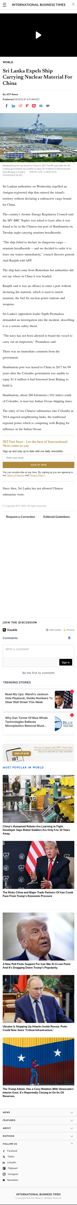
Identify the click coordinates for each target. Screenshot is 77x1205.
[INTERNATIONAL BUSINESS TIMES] (39, 5)
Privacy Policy (37, 475)
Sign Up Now (21, 753)
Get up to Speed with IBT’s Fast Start (53, 747)
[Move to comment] (48, 106)
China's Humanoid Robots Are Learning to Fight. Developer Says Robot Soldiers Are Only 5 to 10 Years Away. (36, 830)
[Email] (41, 106)
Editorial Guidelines (56, 516)
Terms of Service (15, 475)
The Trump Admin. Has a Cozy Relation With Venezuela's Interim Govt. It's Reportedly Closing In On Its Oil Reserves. (38, 1092)
